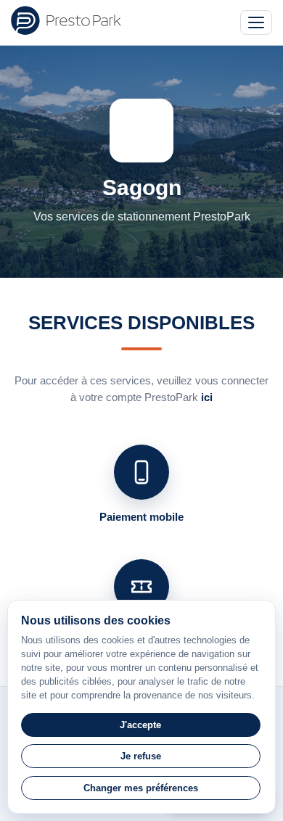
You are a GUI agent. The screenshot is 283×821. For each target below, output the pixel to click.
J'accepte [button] (140, 724)
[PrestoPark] (66, 20)
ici (207, 397)
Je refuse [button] (140, 756)
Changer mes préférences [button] (140, 788)
